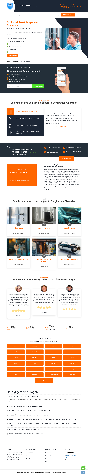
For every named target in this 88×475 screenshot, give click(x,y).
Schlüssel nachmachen (18, 260)
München (53, 346)
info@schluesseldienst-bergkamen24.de (29, 6)
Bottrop (72, 368)
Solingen (72, 363)
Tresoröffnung (44, 228)
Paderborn (15, 368)
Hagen (72, 357)
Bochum (16, 357)
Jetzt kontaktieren (61, 126)
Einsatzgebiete (19, 15)
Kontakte (52, 15)
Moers (44, 380)
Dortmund (72, 351)
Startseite (10, 15)
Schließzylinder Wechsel (44, 260)
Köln (72, 346)
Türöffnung (18, 228)
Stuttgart (34, 351)
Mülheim (16, 363)
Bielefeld (35, 368)
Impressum (34, 15)
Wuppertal (34, 357)
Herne (34, 363)
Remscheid (34, 374)
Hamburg (34, 346)
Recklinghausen (53, 368)
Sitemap (47, 461)
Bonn (53, 357)
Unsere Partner (43, 15)
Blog (58, 15)
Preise (27, 15)
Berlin (15, 346)
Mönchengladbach (53, 374)
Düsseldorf (53, 351)
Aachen (16, 374)
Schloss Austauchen (69, 260)
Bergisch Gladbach (72, 374)
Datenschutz (48, 455)
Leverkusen (53, 363)
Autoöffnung (69, 228)
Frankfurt (16, 351)
